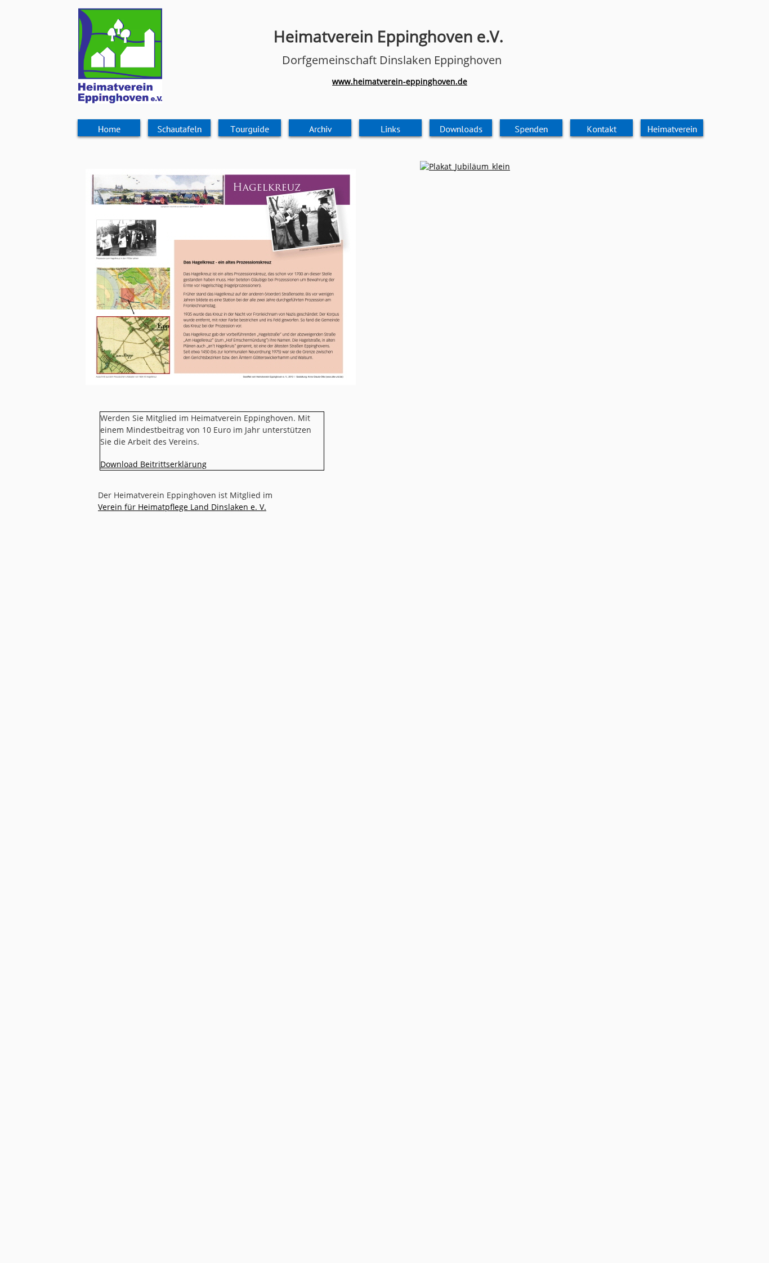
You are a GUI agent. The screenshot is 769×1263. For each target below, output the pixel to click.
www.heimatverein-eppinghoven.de (399, 81)
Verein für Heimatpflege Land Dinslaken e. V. (182, 506)
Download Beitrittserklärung (153, 464)
